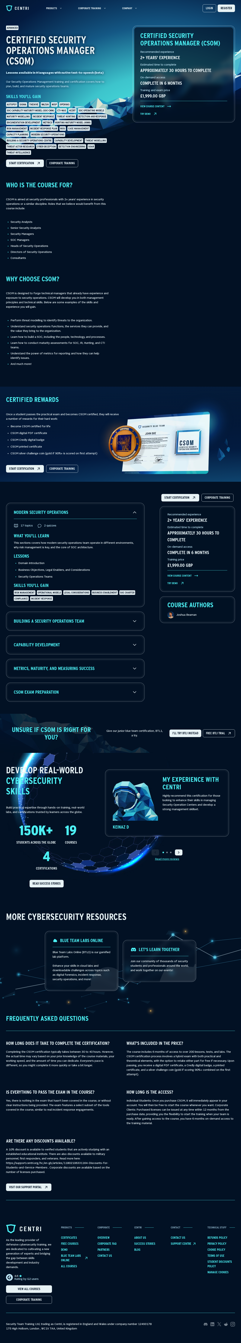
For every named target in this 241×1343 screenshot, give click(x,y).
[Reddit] (226, 1324)
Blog (137, 1250)
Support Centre (181, 1243)
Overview (104, 1237)
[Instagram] (232, 1324)
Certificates (69, 1237)
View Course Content (152, 106)
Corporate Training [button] (29, 1299)
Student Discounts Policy (219, 1264)
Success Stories (144, 1243)
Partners (104, 1250)
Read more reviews (167, 859)
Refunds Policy (217, 1237)
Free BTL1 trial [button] (215, 733)
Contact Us (105, 1256)
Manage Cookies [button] (218, 1272)
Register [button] (226, 8)
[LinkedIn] (212, 1324)
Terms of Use (215, 1256)
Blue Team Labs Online (71, 1258)
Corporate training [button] (62, 163)
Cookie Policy (216, 1250)
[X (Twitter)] (219, 1324)
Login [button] (209, 8)
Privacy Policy (216, 1243)
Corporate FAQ (107, 1243)
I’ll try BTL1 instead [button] (185, 733)
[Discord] (205, 1324)
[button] (25, 163)
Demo (64, 1250)
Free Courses (70, 1243)
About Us (140, 1237)
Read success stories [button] (47, 883)
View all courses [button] (29, 1289)
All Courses (69, 1266)
